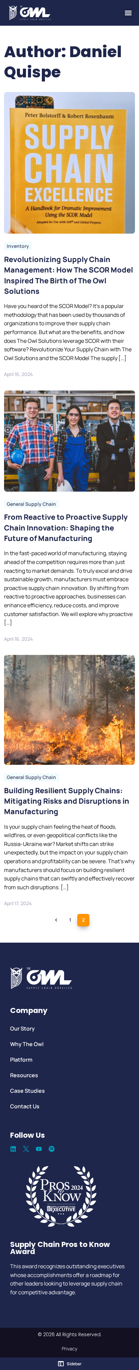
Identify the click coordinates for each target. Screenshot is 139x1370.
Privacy (69, 1348)
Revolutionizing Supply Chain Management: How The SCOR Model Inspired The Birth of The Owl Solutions (68, 275)
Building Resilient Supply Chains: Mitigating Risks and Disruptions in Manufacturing (66, 800)
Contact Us (24, 1106)
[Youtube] (39, 1149)
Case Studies (27, 1090)
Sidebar (74, 1364)
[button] (128, 13)
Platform (21, 1059)
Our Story (22, 1028)
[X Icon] (26, 1149)
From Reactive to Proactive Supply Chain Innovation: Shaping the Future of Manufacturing (66, 527)
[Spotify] (52, 1149)
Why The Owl (27, 1044)
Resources (24, 1075)
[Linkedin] (13, 1149)
